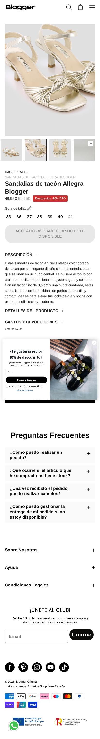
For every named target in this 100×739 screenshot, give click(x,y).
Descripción (18, 255)
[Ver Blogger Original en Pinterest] (23, 667)
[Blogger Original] (20, 7)
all (23, 172)
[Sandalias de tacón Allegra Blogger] (11, 150)
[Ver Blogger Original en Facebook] (10, 667)
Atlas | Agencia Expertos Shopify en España (36, 686)
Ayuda (11, 567)
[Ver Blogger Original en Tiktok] (64, 667)
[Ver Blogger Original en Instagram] (37, 667)
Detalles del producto (31, 311)
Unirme (81, 634)
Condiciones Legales (27, 585)
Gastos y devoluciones (31, 322)
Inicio (10, 172)
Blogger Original (27, 681)
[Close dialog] (94, 342)
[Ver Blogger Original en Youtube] (50, 667)
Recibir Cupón (26, 380)
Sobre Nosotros (21, 549)
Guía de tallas (15, 208)
